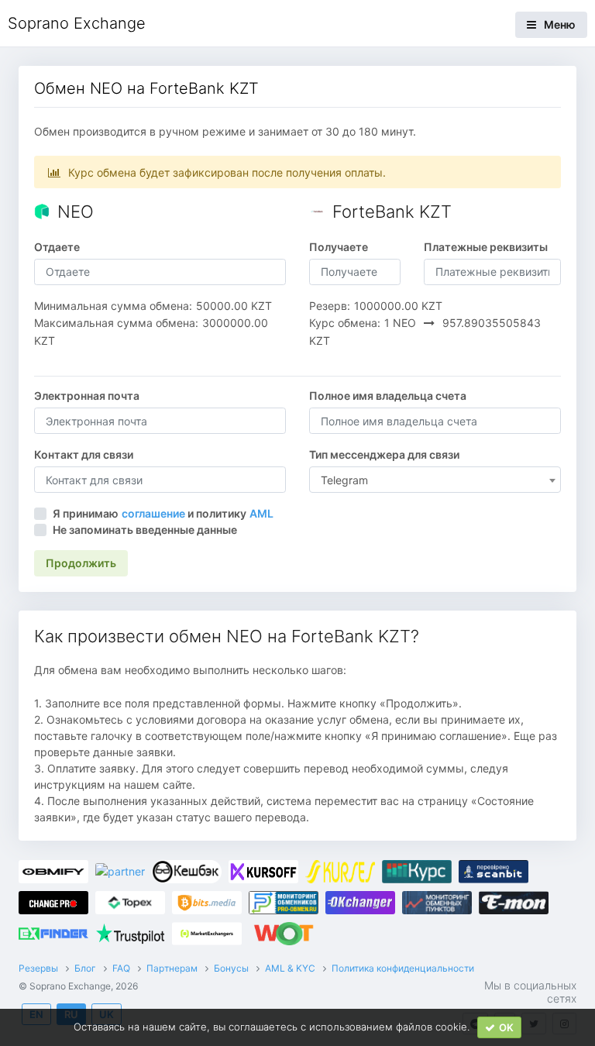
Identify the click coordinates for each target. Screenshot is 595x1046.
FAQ (121, 968)
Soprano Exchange (77, 23)
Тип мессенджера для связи (384, 454)
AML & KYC (290, 968)
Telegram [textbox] (344, 480)
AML (261, 513)
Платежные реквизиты (486, 246)
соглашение (153, 513)
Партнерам (172, 968)
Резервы (38, 968)
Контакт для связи (83, 454)
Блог (85, 968)
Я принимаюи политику (163, 513)
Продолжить (81, 562)
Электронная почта (86, 395)
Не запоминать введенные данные (145, 529)
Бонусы (231, 968)
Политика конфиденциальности (403, 968)
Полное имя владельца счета (387, 395)
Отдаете (57, 246)
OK (506, 1027)
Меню (560, 24)
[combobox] (435, 479)
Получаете (338, 246)
